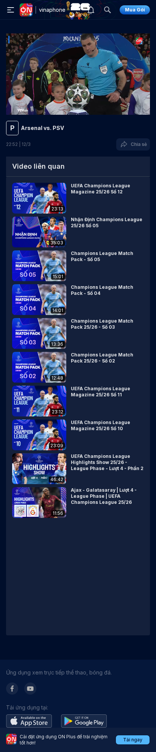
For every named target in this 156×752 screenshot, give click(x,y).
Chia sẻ (137, 144)
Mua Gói (135, 10)
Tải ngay (132, 740)
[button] (78, 198)
